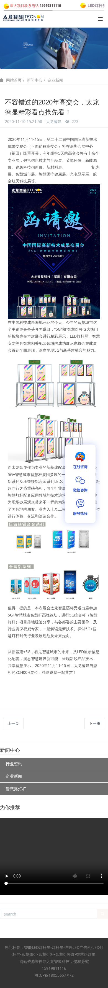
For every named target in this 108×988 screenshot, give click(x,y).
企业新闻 (55, 80)
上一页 (13, 723)
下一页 (95, 723)
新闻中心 (34, 80)
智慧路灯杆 (16, 789)
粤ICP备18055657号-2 (54, 975)
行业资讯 (14, 763)
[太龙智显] (23, 18)
